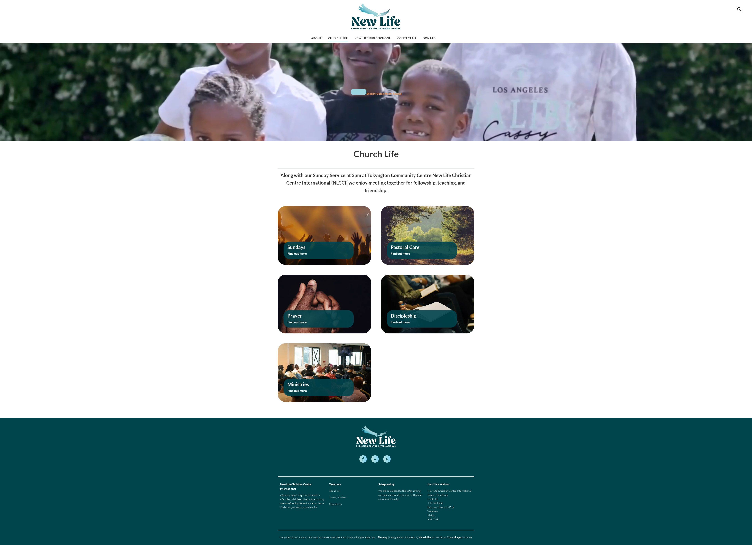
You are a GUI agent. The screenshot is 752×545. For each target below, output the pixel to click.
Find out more (297, 253)
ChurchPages (454, 537)
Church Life (338, 38)
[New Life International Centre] (387, 459)
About (316, 38)
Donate (429, 38)
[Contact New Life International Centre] (375, 459)
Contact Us (406, 38)
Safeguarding (386, 484)
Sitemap (382, 537)
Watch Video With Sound (383, 93)
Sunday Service (337, 497)
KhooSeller (425, 537)
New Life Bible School (372, 38)
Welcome (335, 484)
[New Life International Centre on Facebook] (363, 459)
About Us (334, 490)
